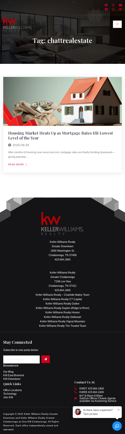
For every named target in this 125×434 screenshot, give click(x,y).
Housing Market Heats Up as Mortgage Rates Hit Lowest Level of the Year (60, 135)
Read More (16, 164)
